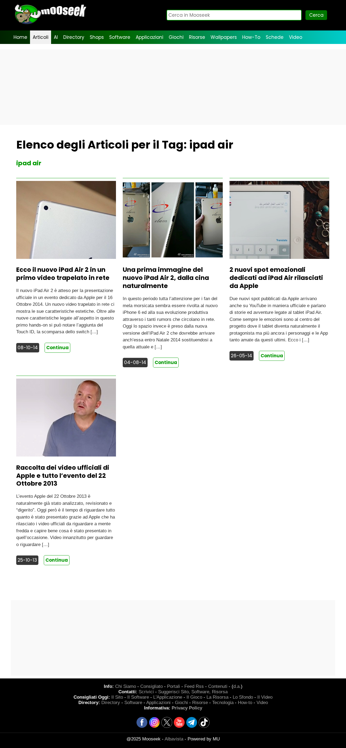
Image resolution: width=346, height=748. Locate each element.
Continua (57, 347)
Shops (97, 37)
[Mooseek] (50, 24)
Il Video (264, 697)
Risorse (197, 37)
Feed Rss (194, 686)
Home (20, 37)
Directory (73, 37)
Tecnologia (223, 702)
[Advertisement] (173, 87)
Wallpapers (224, 37)
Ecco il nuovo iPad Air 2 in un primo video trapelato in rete (62, 273)
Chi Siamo (125, 686)
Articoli (40, 37)
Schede (275, 37)
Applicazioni (149, 37)
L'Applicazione (167, 697)
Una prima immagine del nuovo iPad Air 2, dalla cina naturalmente (166, 277)
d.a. (237, 686)
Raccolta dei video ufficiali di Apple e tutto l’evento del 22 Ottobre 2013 (62, 475)
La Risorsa (217, 697)
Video (295, 37)
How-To (251, 37)
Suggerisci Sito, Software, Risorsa (193, 691)
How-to (245, 702)
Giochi (176, 37)
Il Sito (117, 697)
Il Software (138, 697)
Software (119, 37)
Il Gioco (194, 697)
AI (56, 37)
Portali (173, 686)
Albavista (174, 739)
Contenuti (217, 686)
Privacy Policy (187, 708)
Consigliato (151, 686)
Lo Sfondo (243, 697)
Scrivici (146, 691)
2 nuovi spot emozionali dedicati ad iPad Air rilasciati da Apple (276, 277)
